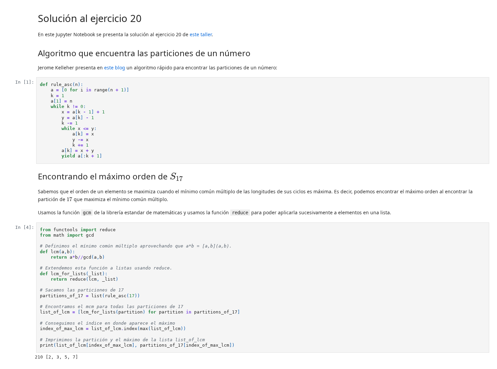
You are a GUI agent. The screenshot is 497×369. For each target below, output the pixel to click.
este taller (201, 34)
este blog (114, 67)
